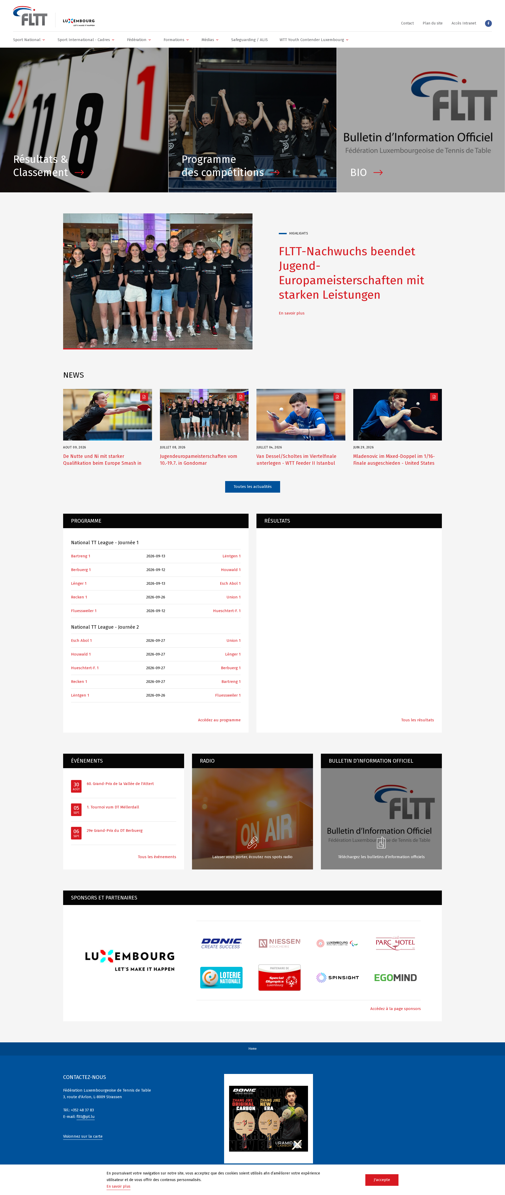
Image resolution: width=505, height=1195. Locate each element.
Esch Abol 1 (230, 583)
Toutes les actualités (253, 486)
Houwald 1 (231, 569)
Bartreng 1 (80, 556)
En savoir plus (292, 327)
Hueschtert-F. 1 (227, 610)
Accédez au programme (219, 720)
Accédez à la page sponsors (395, 1008)
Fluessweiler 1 (84, 610)
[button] (29, 40)
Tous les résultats (417, 720)
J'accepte (382, 1179)
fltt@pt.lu (86, 1116)
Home (253, 1049)
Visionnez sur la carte (83, 1136)
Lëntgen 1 (232, 556)
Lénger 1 (79, 583)
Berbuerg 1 (81, 569)
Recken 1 (79, 597)
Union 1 (233, 597)
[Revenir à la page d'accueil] (30, 16)
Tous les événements (157, 856)
